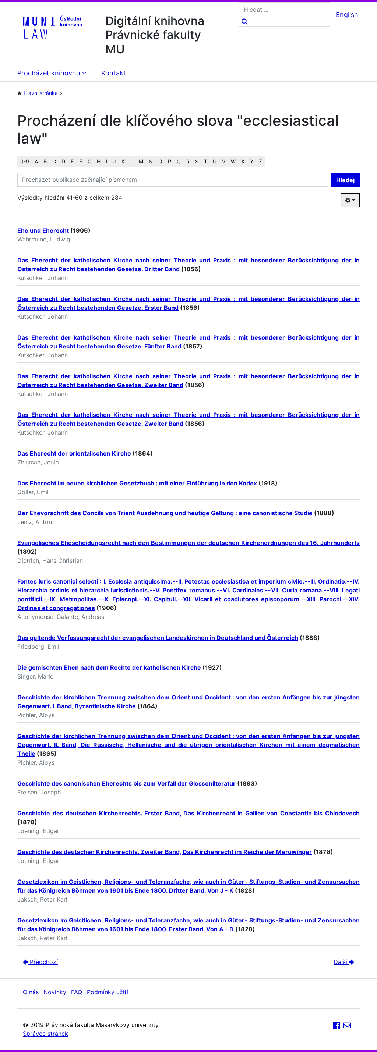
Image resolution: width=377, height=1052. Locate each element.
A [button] (36, 161)
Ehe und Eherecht (43, 230)
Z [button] (260, 161)
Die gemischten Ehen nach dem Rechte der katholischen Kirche (109, 667)
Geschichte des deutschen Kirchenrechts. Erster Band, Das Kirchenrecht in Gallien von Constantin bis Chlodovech (188, 813)
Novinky (54, 992)
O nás (31, 992)
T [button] (205, 161)
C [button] (54, 161)
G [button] (89, 161)
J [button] (114, 161)
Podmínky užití (107, 992)
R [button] (188, 161)
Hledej (345, 180)
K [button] (123, 161)
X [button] (242, 161)
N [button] (151, 161)
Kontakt (113, 73)
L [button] (131, 161)
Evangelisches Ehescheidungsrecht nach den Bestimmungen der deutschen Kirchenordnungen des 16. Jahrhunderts (188, 542)
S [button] (196, 161)
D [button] (63, 161)
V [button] (223, 161)
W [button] (233, 161)
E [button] (72, 161)
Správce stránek (45, 1033)
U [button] (214, 161)
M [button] (141, 161)
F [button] (80, 161)
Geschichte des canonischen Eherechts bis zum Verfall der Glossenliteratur (126, 783)
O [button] (160, 161)
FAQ (76, 992)
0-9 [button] (24, 161)
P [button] (169, 161)
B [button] (45, 161)
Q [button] (179, 161)
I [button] (107, 161)
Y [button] (251, 161)
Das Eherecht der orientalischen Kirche (74, 453)
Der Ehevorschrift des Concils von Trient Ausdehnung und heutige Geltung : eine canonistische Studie (165, 513)
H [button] (99, 161)
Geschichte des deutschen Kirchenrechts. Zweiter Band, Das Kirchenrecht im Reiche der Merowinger (164, 852)
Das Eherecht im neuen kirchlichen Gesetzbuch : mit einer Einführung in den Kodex (137, 483)
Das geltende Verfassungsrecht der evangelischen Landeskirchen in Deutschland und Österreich (157, 637)
